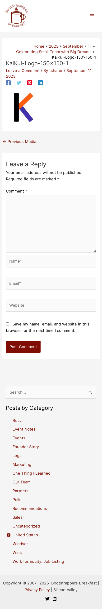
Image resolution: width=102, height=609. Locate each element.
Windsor (20, 543)
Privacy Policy (37, 589)
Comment (16, 191)
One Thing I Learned (32, 473)
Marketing (22, 464)
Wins (17, 552)
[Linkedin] (40, 82)
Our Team (22, 482)
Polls (17, 499)
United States (25, 535)
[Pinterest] (29, 82)
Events (19, 438)
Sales (18, 517)
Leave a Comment (23, 70)
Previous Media (19, 141)
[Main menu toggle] (92, 15)
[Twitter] (19, 82)
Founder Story (26, 446)
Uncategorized (26, 526)
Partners (20, 490)
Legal (18, 455)
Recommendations (30, 508)
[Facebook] (8, 82)
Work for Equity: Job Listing (38, 561)
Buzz (17, 420)
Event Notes (24, 429)
